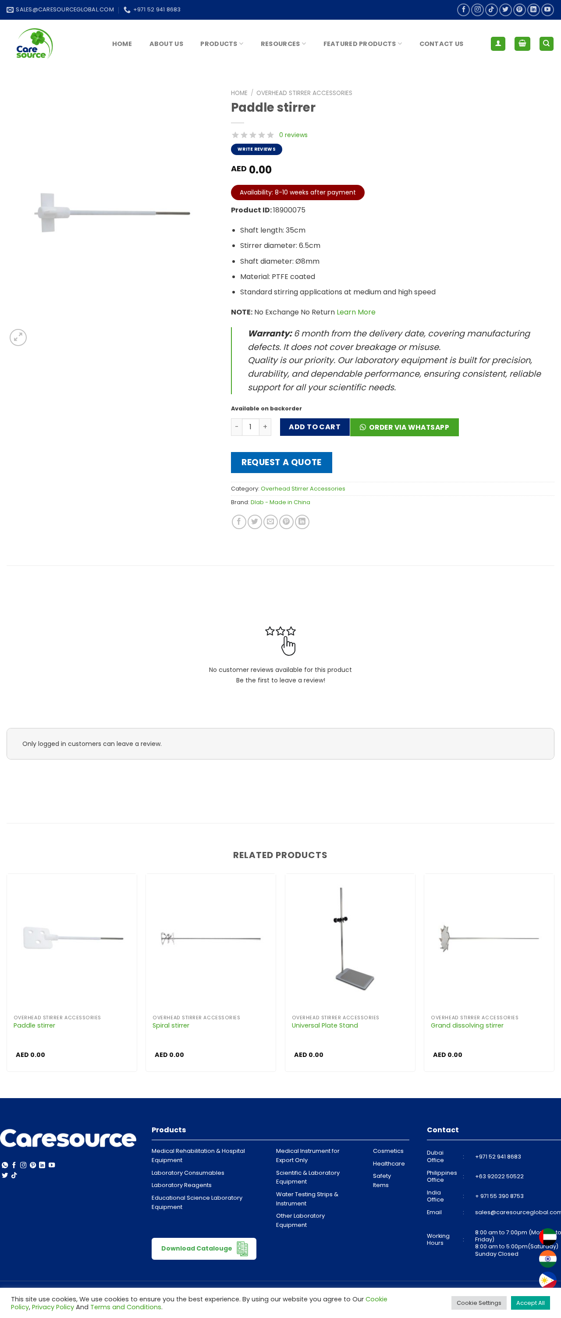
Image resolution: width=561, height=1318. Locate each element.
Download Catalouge (197, 1248)
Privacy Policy (53, 1307)
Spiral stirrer (171, 1025)
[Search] (547, 44)
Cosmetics (388, 1151)
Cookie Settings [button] (479, 1303)
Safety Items (382, 1180)
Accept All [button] (530, 1303)
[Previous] (7, 976)
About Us (166, 43)
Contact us (441, 43)
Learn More (356, 312)
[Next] (554, 976)
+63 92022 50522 (499, 1176)
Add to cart (315, 427)
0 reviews (293, 135)
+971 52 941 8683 (498, 1156)
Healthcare (389, 1163)
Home (122, 43)
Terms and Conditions (125, 1307)
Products (218, 43)
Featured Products (359, 43)
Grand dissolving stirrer (467, 1025)
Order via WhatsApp (409, 427)
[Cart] (522, 44)
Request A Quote (281, 462)
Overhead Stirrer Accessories (304, 93)
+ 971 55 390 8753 (499, 1196)
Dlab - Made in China (280, 502)
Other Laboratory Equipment (300, 1220)
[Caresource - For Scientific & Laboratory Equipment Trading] (50, 44)
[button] (408, 430)
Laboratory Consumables (188, 1173)
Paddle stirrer (34, 1025)
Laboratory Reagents (182, 1185)
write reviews (257, 149)
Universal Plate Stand (325, 1025)
